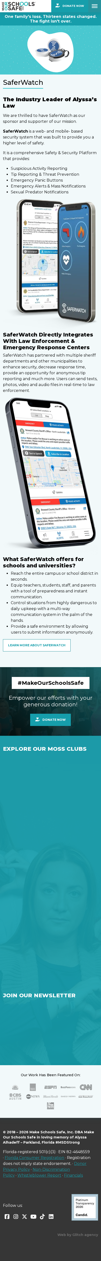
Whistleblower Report (39, 1175)
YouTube (33, 1217)
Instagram (16, 1217)
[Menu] (95, 6)
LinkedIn (51, 1217)
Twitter (24, 1217)
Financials (73, 1175)
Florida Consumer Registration (34, 1157)
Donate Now (73, 6)
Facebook (7, 1217)
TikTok (42, 1217)
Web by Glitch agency (77, 1235)
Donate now (54, 720)
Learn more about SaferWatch (36, 645)
